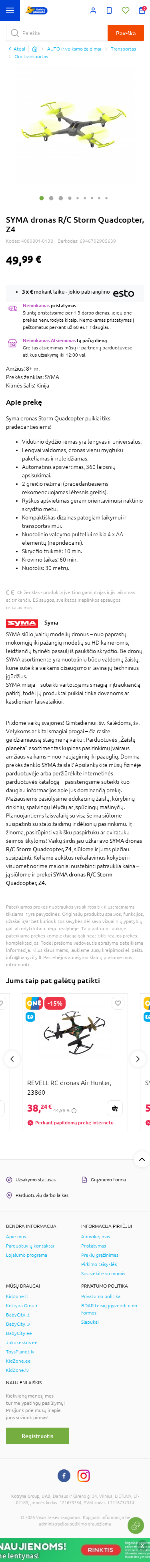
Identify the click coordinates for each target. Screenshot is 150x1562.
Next (138, 1059)
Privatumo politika (100, 1296)
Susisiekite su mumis (103, 1273)
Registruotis (37, 1435)
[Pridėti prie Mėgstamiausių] (118, 1003)
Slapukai (90, 1322)
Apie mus (16, 1236)
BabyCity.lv (18, 1324)
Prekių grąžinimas (99, 1255)
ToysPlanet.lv (20, 1352)
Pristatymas (93, 1246)
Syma (51, 622)
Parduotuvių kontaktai (30, 1246)
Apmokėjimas (95, 1236)
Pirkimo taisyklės (99, 1264)
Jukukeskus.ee (22, 1342)
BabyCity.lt (18, 1315)
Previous (12, 1059)
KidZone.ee (18, 1361)
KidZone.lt (17, 1296)
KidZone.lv (17, 1370)
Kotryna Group (21, 1305)
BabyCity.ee (19, 1333)
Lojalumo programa (26, 1255)
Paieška (126, 33)
